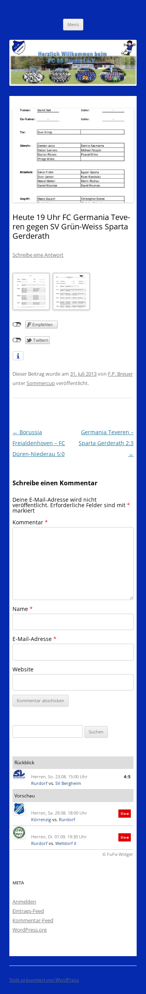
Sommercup (40, 383)
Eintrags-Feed (28, 910)
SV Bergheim (68, 783)
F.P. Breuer (120, 373)
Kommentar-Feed (32, 920)
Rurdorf (39, 783)
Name (22, 608)
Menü (73, 24)
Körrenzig (41, 819)
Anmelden (24, 901)
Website (22, 669)
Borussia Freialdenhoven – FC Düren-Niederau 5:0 (38, 443)
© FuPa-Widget (117, 854)
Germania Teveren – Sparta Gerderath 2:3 (106, 443)
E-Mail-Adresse (34, 639)
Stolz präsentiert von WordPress (44, 979)
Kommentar (30, 522)
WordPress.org (29, 929)
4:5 (127, 776)
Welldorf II (65, 843)
